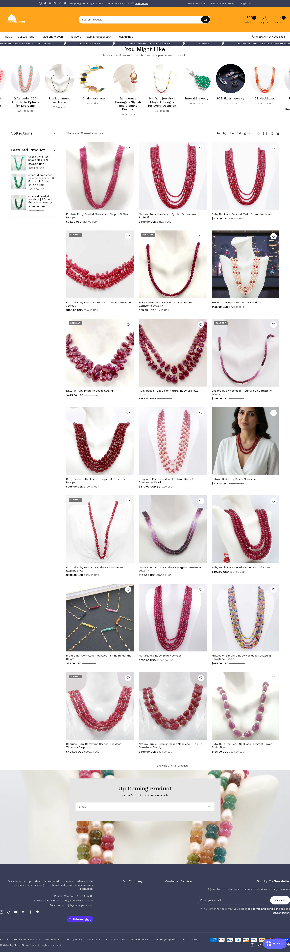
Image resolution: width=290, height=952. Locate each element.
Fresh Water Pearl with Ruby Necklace (236, 302)
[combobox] (144, 20)
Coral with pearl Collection (25, 100)
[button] (128, 148)
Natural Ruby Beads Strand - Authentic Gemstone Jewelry (98, 304)
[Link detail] (40, 3)
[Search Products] (205, 19)
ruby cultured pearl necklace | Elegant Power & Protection (243, 745)
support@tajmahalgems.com (71, 905)
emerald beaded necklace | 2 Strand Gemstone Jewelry (40, 199)
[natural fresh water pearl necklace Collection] (25, 78)
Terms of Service (116, 939)
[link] (143, 43)
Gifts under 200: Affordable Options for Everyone (162, 102)
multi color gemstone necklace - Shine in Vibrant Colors (98, 657)
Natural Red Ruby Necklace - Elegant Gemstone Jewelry (170, 569)
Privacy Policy (73, 939)
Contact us (94, 939)
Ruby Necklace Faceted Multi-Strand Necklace (242, 214)
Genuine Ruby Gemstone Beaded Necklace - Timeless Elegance (94, 745)
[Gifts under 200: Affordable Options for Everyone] (162, 78)
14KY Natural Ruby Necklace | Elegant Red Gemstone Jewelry (166, 304)
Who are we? (189, 939)
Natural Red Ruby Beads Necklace (234, 479)
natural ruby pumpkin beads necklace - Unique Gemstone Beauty (170, 745)
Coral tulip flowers (59, 98)
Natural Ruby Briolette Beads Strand (89, 390)
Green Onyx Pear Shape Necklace (39, 158)
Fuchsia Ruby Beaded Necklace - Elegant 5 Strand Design (98, 216)
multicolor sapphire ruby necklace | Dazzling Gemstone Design (241, 657)
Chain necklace (230, 98)
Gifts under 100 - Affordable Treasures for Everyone (127, 104)
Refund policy (139, 939)
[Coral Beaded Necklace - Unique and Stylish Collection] (93, 78)
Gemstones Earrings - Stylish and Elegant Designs (265, 104)
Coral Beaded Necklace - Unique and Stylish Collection (94, 104)
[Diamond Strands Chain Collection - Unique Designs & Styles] (196, 78)
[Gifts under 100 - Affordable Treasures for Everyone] (127, 78)
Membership (52, 939)
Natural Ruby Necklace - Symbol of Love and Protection (168, 216)
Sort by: (221, 133)
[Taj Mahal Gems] (27, 19)
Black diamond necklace (196, 100)
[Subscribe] (209, 806)
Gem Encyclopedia (164, 939)
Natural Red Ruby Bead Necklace (160, 655)
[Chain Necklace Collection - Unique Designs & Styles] (230, 78)
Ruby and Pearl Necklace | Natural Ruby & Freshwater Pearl (166, 480)
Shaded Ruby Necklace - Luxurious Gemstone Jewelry (242, 392)
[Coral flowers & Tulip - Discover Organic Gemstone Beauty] (59, 78)
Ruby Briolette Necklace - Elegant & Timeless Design (95, 480)
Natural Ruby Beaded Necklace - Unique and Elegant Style (95, 569)
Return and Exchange (27, 939)
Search (4, 939)
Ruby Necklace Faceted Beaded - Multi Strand (242, 567)
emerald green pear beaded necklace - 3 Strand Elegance (41, 178)
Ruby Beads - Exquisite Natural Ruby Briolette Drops (168, 392)
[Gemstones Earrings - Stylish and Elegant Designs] (264, 78)
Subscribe (280, 900)
